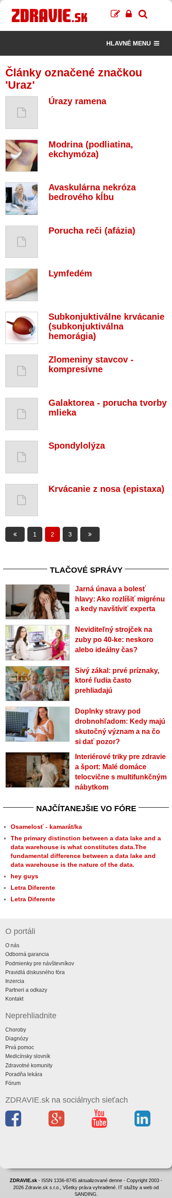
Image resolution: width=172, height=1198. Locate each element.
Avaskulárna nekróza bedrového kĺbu (92, 192)
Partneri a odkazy (26, 990)
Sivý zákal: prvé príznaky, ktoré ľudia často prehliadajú (117, 681)
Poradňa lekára (23, 1074)
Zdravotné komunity (28, 1065)
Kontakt (14, 999)
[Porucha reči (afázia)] (21, 242)
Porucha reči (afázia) (92, 230)
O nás (12, 945)
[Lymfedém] (21, 284)
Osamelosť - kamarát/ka (46, 826)
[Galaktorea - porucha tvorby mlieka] (21, 414)
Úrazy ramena (77, 101)
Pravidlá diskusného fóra (35, 972)
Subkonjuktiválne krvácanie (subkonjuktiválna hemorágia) (107, 326)
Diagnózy (16, 1038)
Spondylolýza (77, 445)
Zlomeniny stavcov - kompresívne (91, 364)
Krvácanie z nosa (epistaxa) (107, 489)
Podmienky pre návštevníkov (39, 963)
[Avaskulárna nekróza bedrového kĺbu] (21, 198)
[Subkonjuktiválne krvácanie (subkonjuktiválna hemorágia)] (21, 328)
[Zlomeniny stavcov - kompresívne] (21, 371)
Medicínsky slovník (27, 1056)
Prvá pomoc (19, 1047)
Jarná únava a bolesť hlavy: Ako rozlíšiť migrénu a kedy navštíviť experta (120, 599)
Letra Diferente (33, 887)
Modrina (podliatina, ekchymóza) (91, 149)
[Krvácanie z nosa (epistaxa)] (21, 500)
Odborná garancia (27, 954)
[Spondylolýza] (21, 457)
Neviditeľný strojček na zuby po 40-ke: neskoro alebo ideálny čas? (114, 640)
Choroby (15, 1030)
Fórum (13, 1083)
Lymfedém (70, 273)
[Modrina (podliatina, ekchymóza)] (21, 156)
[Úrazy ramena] (21, 112)
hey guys (24, 876)
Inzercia (14, 981)
